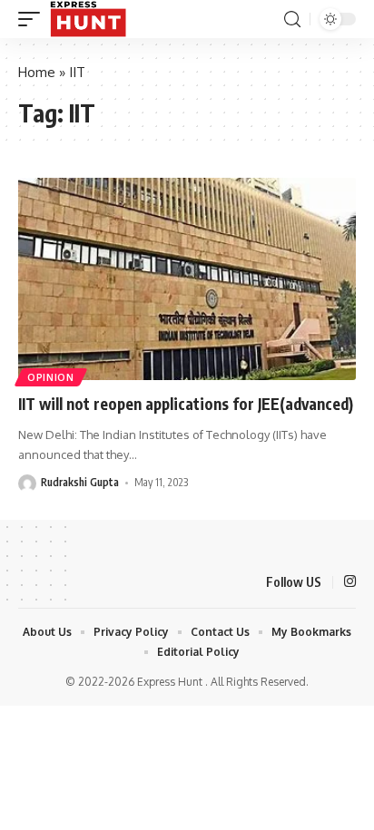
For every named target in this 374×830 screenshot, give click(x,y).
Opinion (50, 377)
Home (36, 72)
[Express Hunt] (88, 19)
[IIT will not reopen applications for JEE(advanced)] (187, 279)
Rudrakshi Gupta (80, 482)
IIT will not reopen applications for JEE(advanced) (185, 404)
